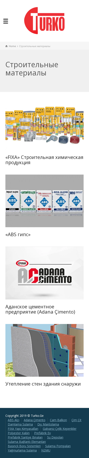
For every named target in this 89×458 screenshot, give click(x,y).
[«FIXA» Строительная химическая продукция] (50, 124)
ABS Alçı (13, 420)
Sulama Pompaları (58, 446)
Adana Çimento (34, 420)
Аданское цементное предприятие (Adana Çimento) (40, 309)
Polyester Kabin (19, 433)
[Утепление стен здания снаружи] (50, 350)
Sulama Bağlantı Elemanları (27, 442)
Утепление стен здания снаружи (43, 383)
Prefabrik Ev (42, 433)
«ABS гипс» (17, 234)
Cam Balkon (58, 420)
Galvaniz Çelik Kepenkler (59, 429)
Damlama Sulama (20, 424)
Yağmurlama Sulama (22, 450)
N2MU (45, 450)
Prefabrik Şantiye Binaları (25, 437)
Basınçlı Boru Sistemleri (24, 446)
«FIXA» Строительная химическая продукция (44, 159)
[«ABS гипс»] (50, 201)
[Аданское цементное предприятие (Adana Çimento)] (50, 273)
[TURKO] (44, 20)
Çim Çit (76, 420)
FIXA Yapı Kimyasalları (23, 429)
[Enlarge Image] (38, 124)
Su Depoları (55, 437)
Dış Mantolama (48, 424)
